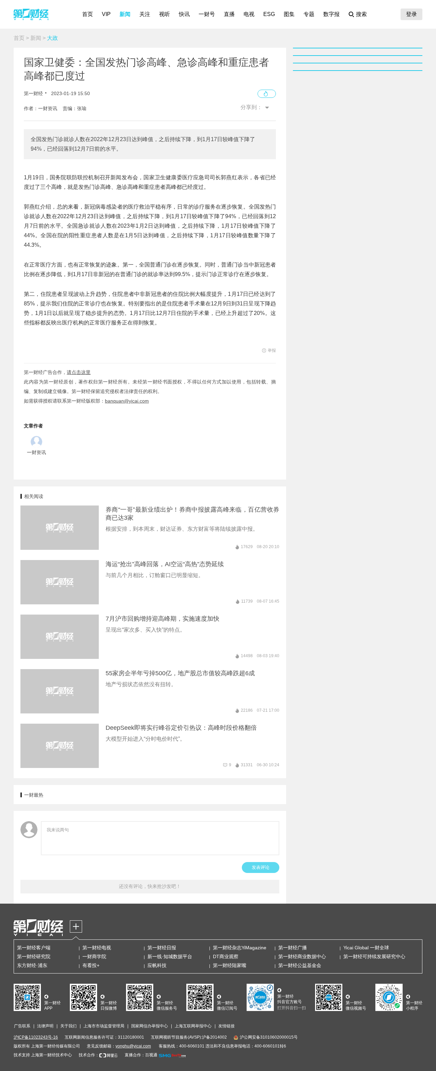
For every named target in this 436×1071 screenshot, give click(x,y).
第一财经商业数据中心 (302, 956)
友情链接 (226, 1026)
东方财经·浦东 (32, 965)
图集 (289, 14)
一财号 (207, 14)
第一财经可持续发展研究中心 (374, 956)
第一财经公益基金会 (299, 965)
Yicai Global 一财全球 (366, 947)
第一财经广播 (292, 947)
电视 (249, 14)
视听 (164, 14)
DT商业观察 (225, 956)
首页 (87, 14)
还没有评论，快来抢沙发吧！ (150, 886)
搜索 (361, 14)
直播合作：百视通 (141, 1055)
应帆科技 (157, 965)
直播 (229, 14)
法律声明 (45, 1026)
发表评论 (260, 867)
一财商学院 (94, 956)
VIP (106, 14)
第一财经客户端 (33, 947)
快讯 (184, 14)
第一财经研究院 (33, 956)
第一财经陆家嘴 (229, 965)
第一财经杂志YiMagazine (239, 947)
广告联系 (22, 1026)
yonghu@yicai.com (133, 1046)
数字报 (331, 14)
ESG (269, 14)
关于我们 (68, 1026)
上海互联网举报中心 (193, 1026)
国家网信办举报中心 (149, 1026)
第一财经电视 (96, 947)
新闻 (125, 14)
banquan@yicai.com (127, 401)
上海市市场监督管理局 (103, 1026)
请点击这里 (79, 372)
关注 (144, 14)
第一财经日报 (161, 947)
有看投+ (90, 965)
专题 (308, 14)
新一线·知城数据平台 (169, 956)
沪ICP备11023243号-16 (36, 1037)
